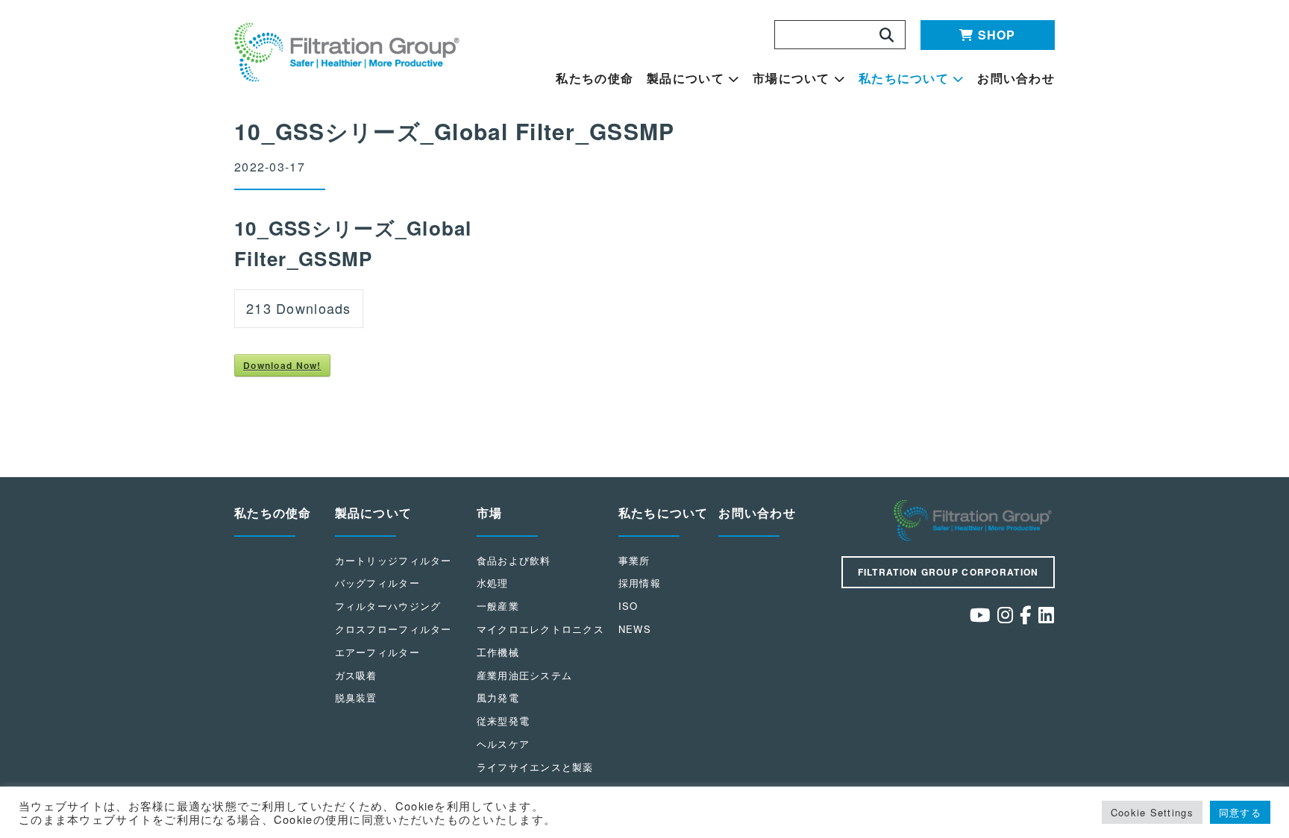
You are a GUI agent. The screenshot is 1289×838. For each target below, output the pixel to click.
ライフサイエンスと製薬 (535, 767)
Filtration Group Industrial (974, 520)
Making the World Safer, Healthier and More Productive (349, 52)
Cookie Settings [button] (1152, 812)
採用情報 (639, 583)
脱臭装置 (356, 697)
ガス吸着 (356, 675)
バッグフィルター (377, 583)
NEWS (634, 629)
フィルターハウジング (388, 606)
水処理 (493, 583)
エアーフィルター (377, 652)
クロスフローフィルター (393, 629)
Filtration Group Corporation (948, 572)
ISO (628, 606)
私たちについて (904, 78)
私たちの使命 (594, 78)
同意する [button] (1240, 812)
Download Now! (282, 365)
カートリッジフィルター (393, 560)
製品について (685, 78)
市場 (490, 512)
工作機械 (498, 652)
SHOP (997, 34)
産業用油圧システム (525, 675)
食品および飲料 (514, 560)
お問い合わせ (1016, 78)
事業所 (634, 560)
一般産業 (498, 606)
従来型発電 (503, 720)
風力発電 (498, 697)
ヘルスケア (503, 744)
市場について (791, 78)
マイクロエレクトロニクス (540, 629)
